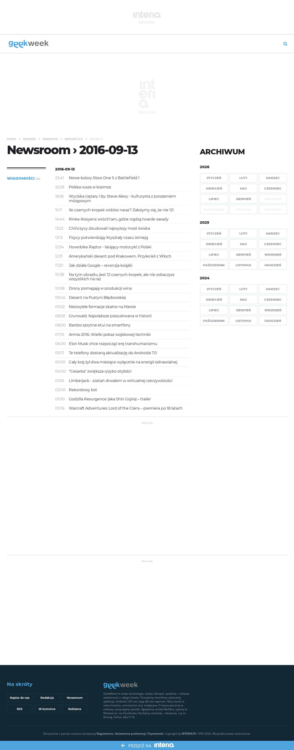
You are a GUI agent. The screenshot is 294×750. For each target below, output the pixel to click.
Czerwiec (273, 188)
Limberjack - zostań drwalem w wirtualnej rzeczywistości (120, 381)
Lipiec (214, 199)
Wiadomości (23, 178)
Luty (243, 178)
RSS (20, 709)
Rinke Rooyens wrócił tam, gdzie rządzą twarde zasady (119, 219)
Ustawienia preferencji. (131, 734)
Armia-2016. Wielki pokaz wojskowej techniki (110, 334)
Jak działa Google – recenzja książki (101, 265)
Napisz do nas (19, 697)
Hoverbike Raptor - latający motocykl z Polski (110, 247)
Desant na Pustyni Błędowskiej (97, 297)
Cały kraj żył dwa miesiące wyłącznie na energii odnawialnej (123, 362)
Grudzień (272, 265)
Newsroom (75, 697)
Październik (214, 265)
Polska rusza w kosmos (90, 187)
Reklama (74, 709)
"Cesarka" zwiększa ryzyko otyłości (100, 371)
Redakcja (47, 697)
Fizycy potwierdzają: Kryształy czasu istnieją (108, 237)
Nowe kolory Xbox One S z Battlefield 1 (104, 178)
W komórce (47, 709)
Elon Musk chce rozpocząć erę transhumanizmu (113, 344)
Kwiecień (214, 188)
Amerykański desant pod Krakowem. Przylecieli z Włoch (120, 256)
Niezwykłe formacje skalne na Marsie (102, 307)
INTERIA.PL (189, 734)
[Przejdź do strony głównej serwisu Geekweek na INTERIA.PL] (28, 44)
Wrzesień (272, 254)
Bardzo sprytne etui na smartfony (99, 325)
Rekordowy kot (83, 390)
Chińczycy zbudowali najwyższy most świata (109, 228)
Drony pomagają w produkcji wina (100, 288)
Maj (243, 188)
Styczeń (214, 178)
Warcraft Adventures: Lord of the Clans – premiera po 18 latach (126, 408)
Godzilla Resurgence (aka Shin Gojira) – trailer (110, 399)
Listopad (243, 265)
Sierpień (243, 199)
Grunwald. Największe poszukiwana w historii (110, 316)
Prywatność (155, 734)
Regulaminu (105, 734)
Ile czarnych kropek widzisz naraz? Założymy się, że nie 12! (121, 210)
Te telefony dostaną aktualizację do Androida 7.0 (113, 353)
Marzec (273, 178)
